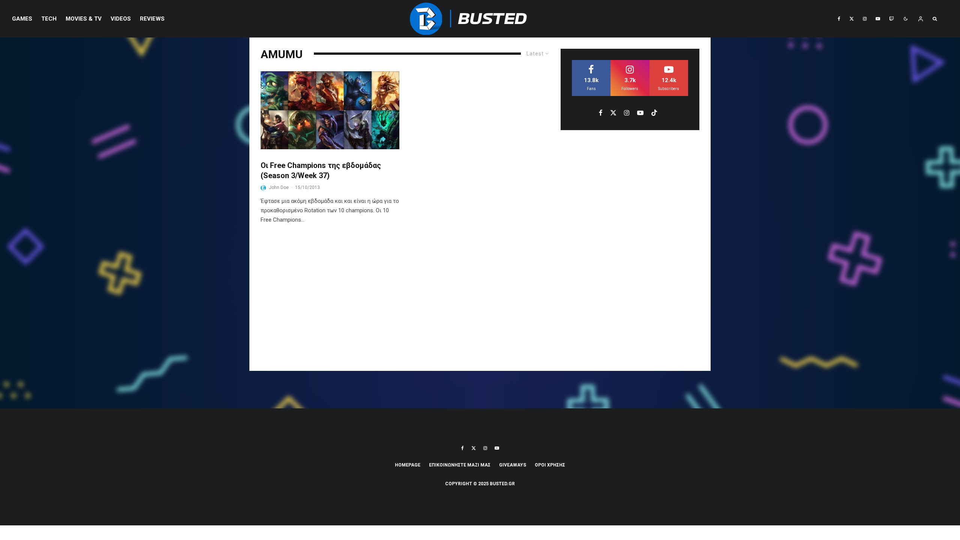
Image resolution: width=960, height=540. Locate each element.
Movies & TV (84, 18)
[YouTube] (878, 19)
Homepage (407, 465)
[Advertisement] (480, 303)
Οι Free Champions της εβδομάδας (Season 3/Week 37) (321, 170)
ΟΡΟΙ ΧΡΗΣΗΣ (550, 465)
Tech (49, 18)
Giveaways (512, 465)
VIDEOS (121, 18)
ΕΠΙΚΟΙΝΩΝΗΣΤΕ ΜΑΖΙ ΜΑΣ (459, 465)
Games (22, 18)
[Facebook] (839, 19)
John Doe (279, 187)
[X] (851, 19)
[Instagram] (864, 19)
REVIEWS (152, 18)
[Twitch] (891, 19)
